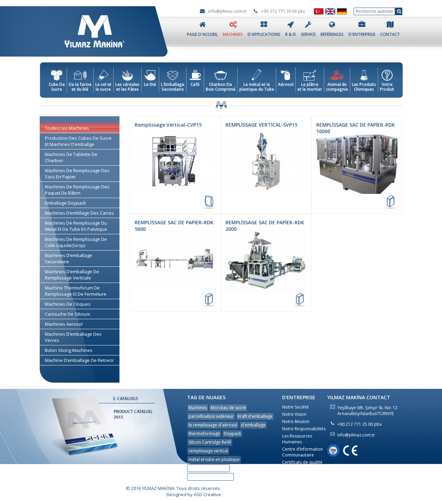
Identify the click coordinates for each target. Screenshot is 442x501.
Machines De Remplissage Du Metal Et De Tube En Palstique (76, 226)
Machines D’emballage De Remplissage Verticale (72, 274)
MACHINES (233, 34)
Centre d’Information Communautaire (302, 452)
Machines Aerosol (64, 324)
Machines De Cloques (67, 304)
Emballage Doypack (65, 203)
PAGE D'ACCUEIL (202, 34)
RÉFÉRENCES (332, 34)
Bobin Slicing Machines (69, 350)
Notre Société (295, 407)
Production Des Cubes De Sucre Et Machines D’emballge (78, 141)
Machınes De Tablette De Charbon (71, 157)
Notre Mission (295, 421)
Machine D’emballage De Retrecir (79, 360)
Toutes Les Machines (67, 128)
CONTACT (390, 34)
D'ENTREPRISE (361, 34)
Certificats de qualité (302, 462)
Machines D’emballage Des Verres (73, 337)
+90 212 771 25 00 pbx (282, 11)
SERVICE (308, 34)
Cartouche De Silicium (67, 314)
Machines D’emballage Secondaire (68, 258)
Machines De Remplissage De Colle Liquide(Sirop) (76, 242)
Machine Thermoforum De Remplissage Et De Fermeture (75, 291)
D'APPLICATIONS (264, 34)
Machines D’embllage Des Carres (79, 213)
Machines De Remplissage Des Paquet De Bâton (77, 190)
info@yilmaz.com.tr (227, 11)
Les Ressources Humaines (297, 439)
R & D (290, 34)
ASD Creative (207, 494)
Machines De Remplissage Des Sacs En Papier (77, 173)
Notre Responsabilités (304, 429)
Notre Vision (294, 414)
